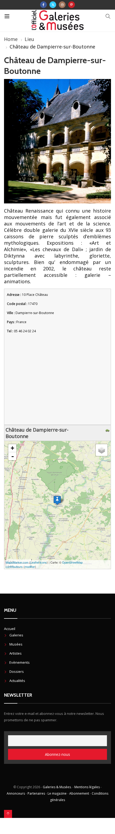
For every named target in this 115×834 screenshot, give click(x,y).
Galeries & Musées (57, 787)
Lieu (29, 39)
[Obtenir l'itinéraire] (108, 430)
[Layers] (102, 450)
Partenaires (36, 793)
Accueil (9, 628)
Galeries (16, 635)
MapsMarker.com (17, 562)
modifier (30, 566)
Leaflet (34, 562)
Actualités (17, 680)
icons (43, 562)
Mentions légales (87, 787)
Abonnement (79, 793)
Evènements (19, 662)
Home (11, 39)
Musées (15, 644)
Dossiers (16, 671)
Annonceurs (16, 793)
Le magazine (57, 793)
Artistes (15, 653)
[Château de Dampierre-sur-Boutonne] (57, 500)
